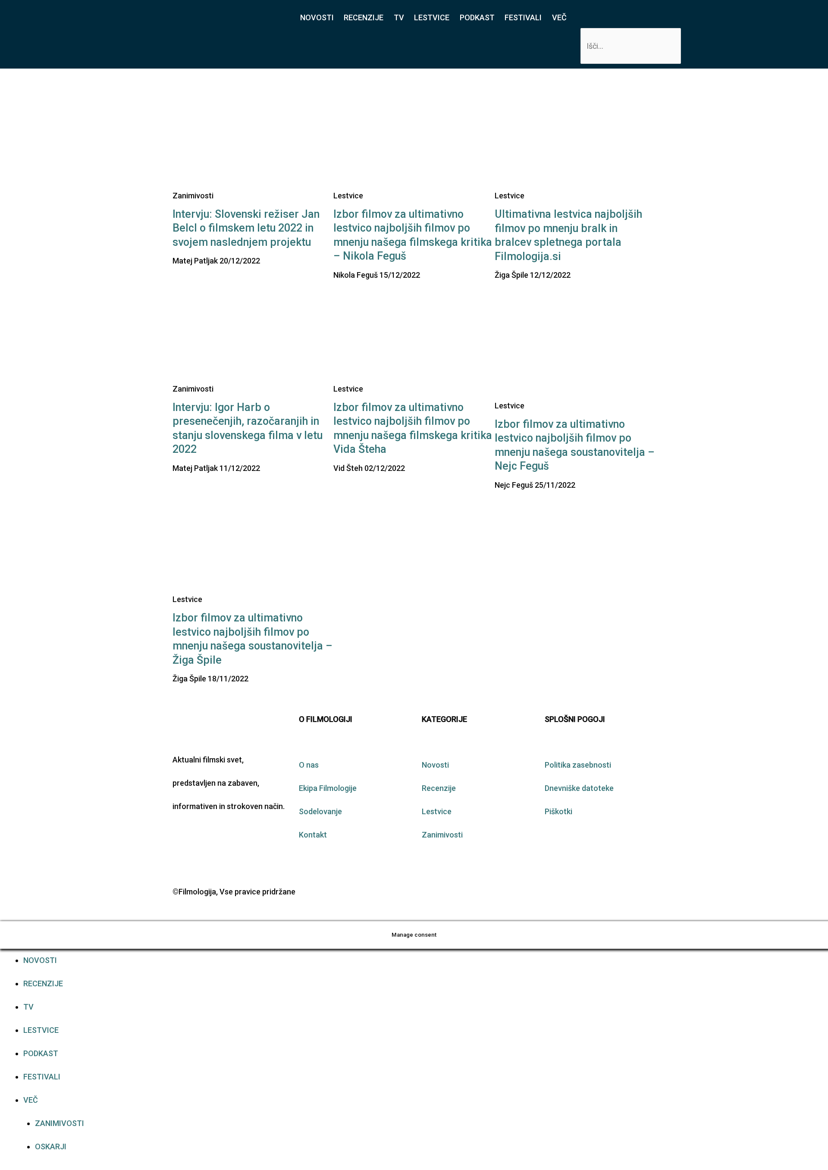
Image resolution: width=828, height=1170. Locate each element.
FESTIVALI (523, 17)
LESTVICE (431, 17)
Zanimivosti (442, 834)
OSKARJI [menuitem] (50, 1146)
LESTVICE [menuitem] (41, 1030)
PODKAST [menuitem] (40, 1053)
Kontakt (313, 834)
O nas (309, 764)
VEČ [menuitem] (30, 1099)
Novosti (435, 764)
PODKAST (477, 17)
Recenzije (439, 788)
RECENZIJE (363, 17)
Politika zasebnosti (578, 764)
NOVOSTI (317, 17)
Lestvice (437, 811)
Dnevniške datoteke (579, 788)
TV (399, 17)
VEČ (559, 17)
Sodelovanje (320, 811)
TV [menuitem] (28, 1006)
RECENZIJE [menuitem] (43, 983)
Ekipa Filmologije (328, 788)
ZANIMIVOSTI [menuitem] (59, 1123)
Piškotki (558, 811)
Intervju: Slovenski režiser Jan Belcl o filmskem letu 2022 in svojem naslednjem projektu (246, 228)
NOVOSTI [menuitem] (40, 960)
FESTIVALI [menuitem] (41, 1076)
